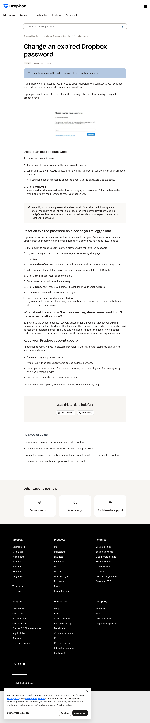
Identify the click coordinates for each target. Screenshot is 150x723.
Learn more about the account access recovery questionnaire (87, 333)
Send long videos (104, 551)
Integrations (18, 556)
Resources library (62, 623)
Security (16, 571)
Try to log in (33, 165)
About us (100, 608)
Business (58, 556)
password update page (101, 179)
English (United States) (23, 683)
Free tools (17, 591)
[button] (26, 26)
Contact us (17, 613)
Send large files (103, 546)
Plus (56, 546)
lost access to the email (46, 237)
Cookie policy (19, 623)
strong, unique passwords (49, 357)
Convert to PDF (103, 581)
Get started (71, 15)
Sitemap (16, 638)
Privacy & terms (20, 618)
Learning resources (21, 643)
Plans (57, 586)
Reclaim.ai (59, 581)
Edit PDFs (101, 571)
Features (16, 561)
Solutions (17, 566)
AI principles (18, 633)
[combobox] (75, 26)
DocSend (58, 571)
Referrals (58, 638)
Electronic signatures (106, 576)
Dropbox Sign (61, 576)
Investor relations (104, 618)
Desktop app (18, 546)
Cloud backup (103, 566)
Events (57, 613)
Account (24, 15)
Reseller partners (62, 643)
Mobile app (18, 551)
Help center (9, 15)
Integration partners (64, 648)
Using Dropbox (40, 15)
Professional (60, 551)
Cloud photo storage (106, 556)
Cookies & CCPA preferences (26, 628)
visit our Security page (88, 384)
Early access (18, 576)
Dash (56, 566)
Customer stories (62, 618)
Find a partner (61, 653)
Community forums (63, 633)
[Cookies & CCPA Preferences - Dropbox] (47, 703)
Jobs (98, 613)
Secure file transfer (105, 561)
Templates (17, 586)
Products (56, 15)
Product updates (62, 591)
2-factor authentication (48, 377)
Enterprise (59, 561)
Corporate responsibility (107, 623)
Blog (56, 608)
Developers (59, 628)
